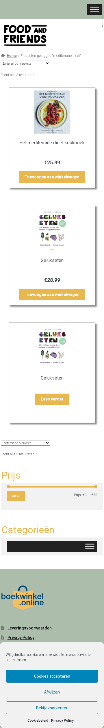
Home (12, 56)
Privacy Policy (62, 721)
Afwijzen (52, 692)
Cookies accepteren (52, 676)
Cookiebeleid (37, 721)
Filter (16, 496)
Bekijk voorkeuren (52, 707)
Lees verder (52, 399)
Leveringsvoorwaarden (30, 628)
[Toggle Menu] (94, 9)
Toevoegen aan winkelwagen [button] (52, 177)
